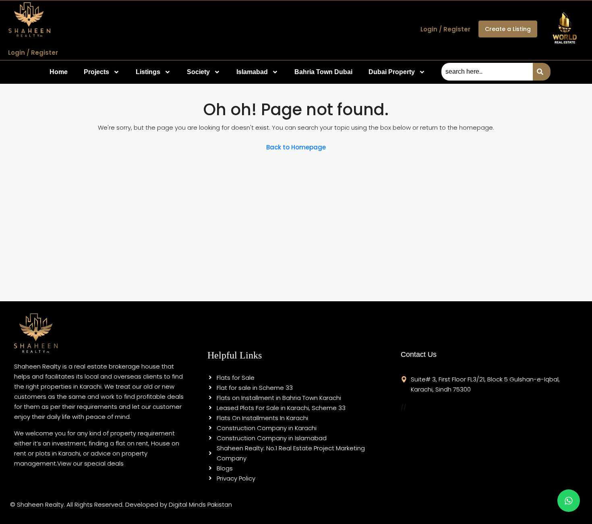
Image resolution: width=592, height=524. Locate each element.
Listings (148, 71)
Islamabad (252, 71)
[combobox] (487, 72)
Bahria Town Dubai (323, 71)
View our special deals (90, 463)
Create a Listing (508, 29)
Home (59, 71)
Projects (96, 71)
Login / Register (33, 52)
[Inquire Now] (568, 500)
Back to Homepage (296, 147)
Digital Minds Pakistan (200, 504)
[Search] (542, 72)
